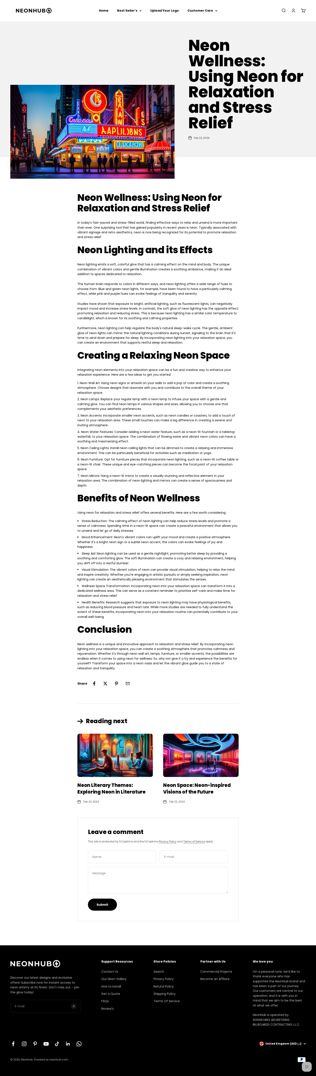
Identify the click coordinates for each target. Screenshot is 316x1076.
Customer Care (200, 10)
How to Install (111, 986)
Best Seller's (127, 10)
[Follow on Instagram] (24, 1044)
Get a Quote (110, 994)
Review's (107, 1008)
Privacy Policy (167, 841)
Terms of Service (194, 841)
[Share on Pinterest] (116, 683)
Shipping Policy (164, 994)
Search (158, 971)
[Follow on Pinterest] (35, 1044)
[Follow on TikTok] (57, 1044)
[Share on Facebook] (94, 683)
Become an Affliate (215, 979)
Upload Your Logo (164, 10)
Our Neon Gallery (114, 979)
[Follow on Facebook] (13, 1044)
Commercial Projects (216, 971)
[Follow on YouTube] (46, 1044)
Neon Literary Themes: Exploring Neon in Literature (111, 788)
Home (104, 10)
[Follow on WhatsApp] (79, 1044)
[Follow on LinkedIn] (68, 1044)
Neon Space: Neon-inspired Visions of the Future (197, 788)
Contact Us (109, 971)
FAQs (105, 1001)
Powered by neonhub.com (51, 1059)
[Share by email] (127, 683)
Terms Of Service (166, 1001)
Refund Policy (163, 986)
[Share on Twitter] (105, 683)
